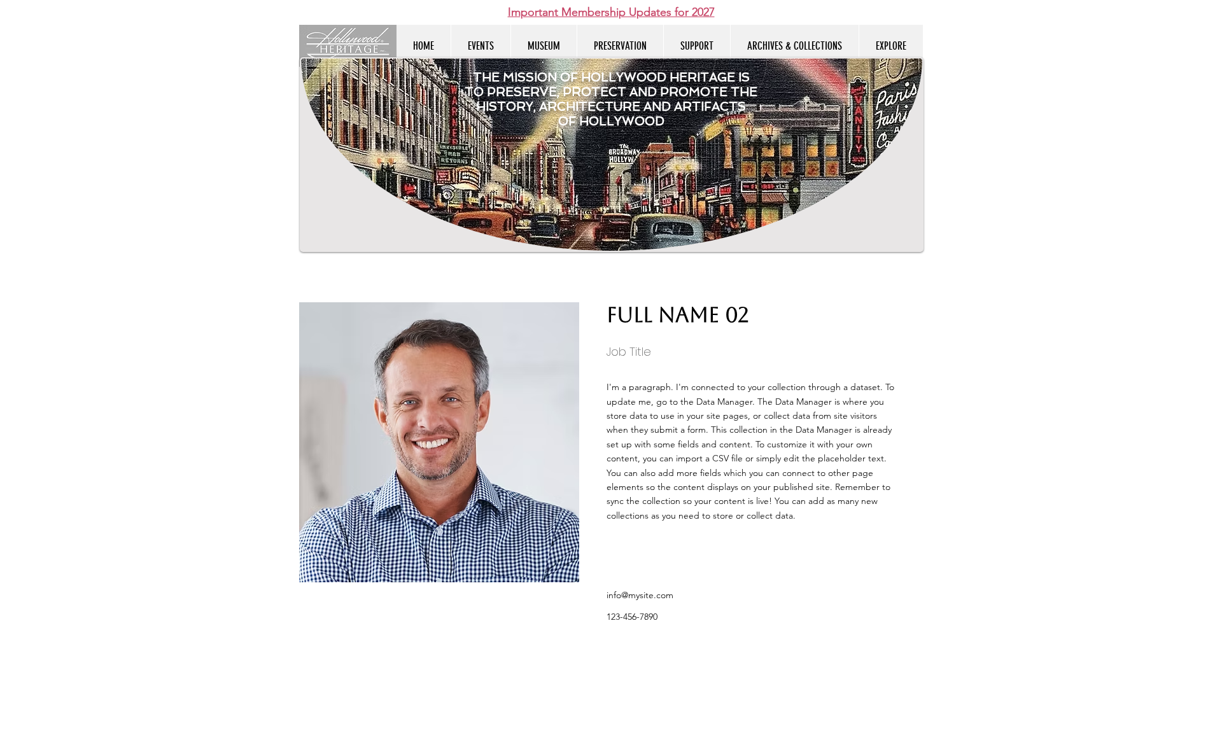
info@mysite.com (640, 595)
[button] (891, 46)
